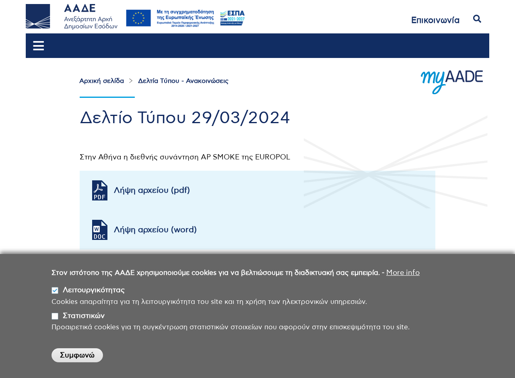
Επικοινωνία (435, 20)
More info (403, 273)
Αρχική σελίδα (101, 81)
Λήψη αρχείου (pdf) (152, 190)
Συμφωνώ (77, 355)
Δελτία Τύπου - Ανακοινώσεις (183, 81)
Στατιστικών (84, 316)
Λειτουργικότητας (94, 290)
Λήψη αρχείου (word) (155, 230)
